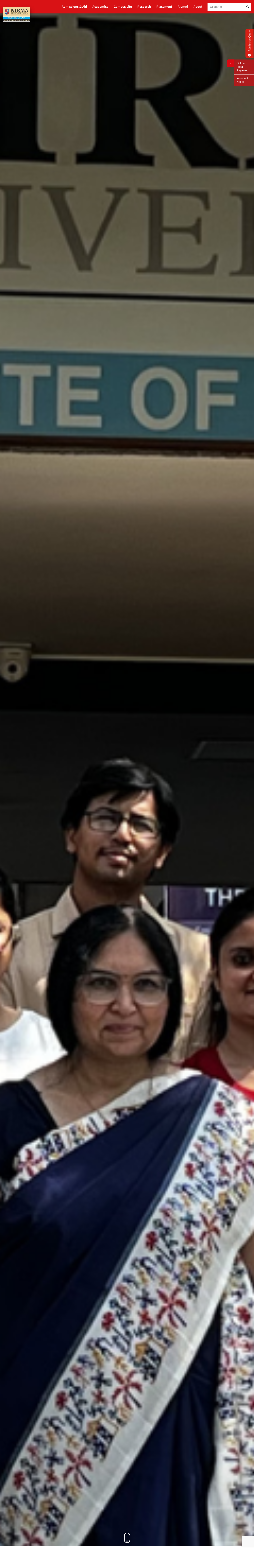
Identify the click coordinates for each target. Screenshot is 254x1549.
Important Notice (242, 80)
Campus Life (123, 6)
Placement (164, 6)
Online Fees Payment (242, 67)
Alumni (183, 6)
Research (144, 6)
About (198, 6)
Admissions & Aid (74, 6)
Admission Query (249, 40)
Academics (100, 6)
